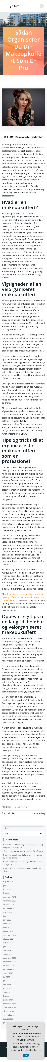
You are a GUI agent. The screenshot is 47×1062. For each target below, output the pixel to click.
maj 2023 (7, 984)
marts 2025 (7, 923)
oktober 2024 (8, 939)
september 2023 (9, 969)
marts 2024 (7, 954)
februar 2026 (8, 893)
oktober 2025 (8, 904)
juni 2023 (7, 981)
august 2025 (8, 912)
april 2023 (7, 988)
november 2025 (9, 901)
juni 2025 (7, 916)
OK (26, 1055)
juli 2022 (6, 1023)
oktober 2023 (8, 965)
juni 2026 (7, 885)
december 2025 (9, 897)
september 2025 (9, 908)
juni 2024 (7, 946)
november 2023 (9, 961)
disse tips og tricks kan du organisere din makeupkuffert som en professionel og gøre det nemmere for (23, 597)
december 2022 (9, 1003)
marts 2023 (7, 992)
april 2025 (7, 920)
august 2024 (8, 942)
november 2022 (9, 1007)
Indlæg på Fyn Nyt (19, 807)
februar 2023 (8, 996)
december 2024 (9, 935)
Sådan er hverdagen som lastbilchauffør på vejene (23, 851)
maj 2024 (7, 950)
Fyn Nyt (13, 6)
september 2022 (9, 1015)
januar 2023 (8, 1000)
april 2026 (7, 889)
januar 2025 (8, 931)
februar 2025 (8, 927)
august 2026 (8, 882)
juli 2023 (6, 977)
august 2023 (8, 973)
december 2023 (9, 958)
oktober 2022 (8, 1011)
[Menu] (42, 6)
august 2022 (8, 1019)
